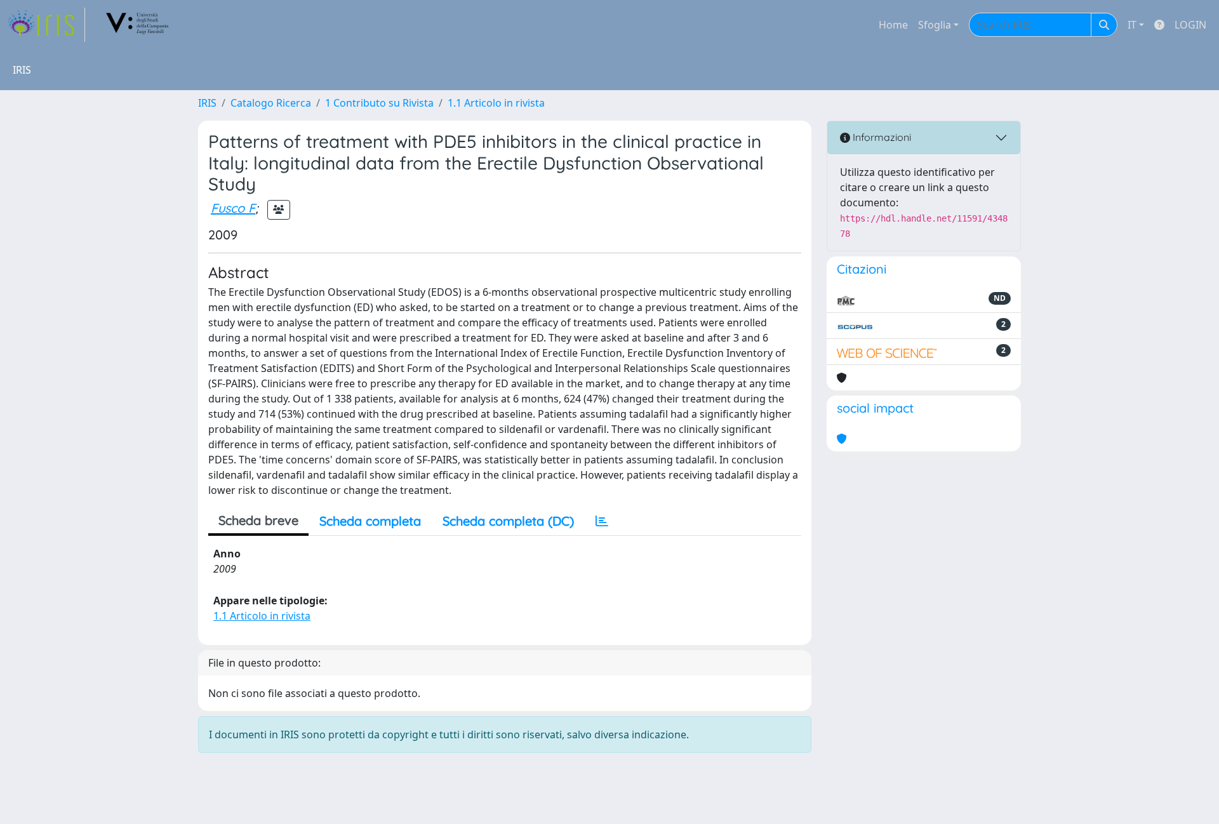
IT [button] (1132, 25)
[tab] (602, 521)
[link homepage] (46, 25)
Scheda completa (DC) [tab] (508, 521)
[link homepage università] (137, 25)
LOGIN (1190, 25)
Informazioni (880, 137)
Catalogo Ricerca (270, 103)
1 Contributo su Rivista (379, 103)
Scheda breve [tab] (258, 520)
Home (893, 25)
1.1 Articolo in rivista (496, 103)
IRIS (207, 103)
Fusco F (233, 208)
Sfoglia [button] (934, 25)
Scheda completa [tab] (370, 521)
